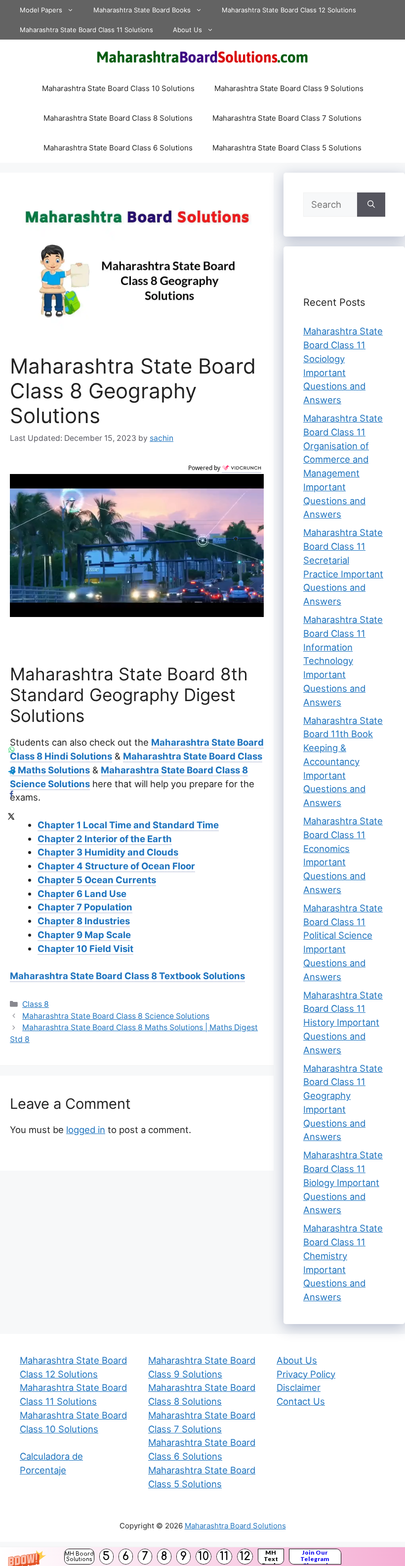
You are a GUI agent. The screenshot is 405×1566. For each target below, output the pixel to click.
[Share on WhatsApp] (11, 750)
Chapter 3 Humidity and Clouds (108, 852)
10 (203, 1556)
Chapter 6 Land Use (82, 893)
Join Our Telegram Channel (314, 1556)
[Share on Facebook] (11, 794)
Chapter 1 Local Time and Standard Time (128, 824)
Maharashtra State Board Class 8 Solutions (118, 118)
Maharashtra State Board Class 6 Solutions (118, 147)
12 (245, 1556)
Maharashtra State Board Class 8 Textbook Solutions (127, 975)
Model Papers (41, 10)
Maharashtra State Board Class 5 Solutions (287, 147)
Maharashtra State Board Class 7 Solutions (287, 118)
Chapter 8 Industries (84, 920)
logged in (85, 1129)
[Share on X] (11, 817)
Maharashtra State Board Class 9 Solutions (289, 88)
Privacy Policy (306, 1374)
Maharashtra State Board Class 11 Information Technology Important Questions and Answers (343, 661)
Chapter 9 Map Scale (84, 934)
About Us (187, 30)
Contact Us (301, 1401)
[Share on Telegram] (11, 772)
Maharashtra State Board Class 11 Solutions (86, 30)
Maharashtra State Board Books (142, 10)
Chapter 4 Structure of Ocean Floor (116, 865)
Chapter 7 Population (85, 907)
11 (224, 1556)
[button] (202, 1556)
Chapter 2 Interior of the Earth (105, 838)
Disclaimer (299, 1387)
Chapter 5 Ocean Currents (97, 879)
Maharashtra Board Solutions (235, 1525)
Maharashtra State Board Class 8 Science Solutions (115, 1016)
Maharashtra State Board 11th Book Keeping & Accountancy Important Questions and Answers (343, 761)
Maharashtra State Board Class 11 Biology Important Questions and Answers (343, 1182)
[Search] (371, 204)
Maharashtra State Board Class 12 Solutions (289, 10)
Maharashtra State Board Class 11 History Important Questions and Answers (343, 1022)
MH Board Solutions (79, 1556)
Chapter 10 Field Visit (85, 948)
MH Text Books (271, 1556)
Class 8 (35, 1004)
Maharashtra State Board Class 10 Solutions (118, 88)
